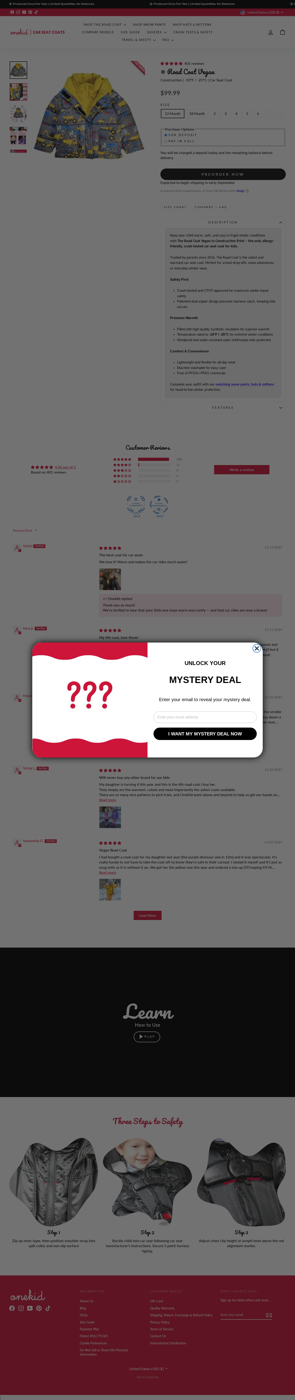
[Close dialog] (257, 648)
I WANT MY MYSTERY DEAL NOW (205, 733)
